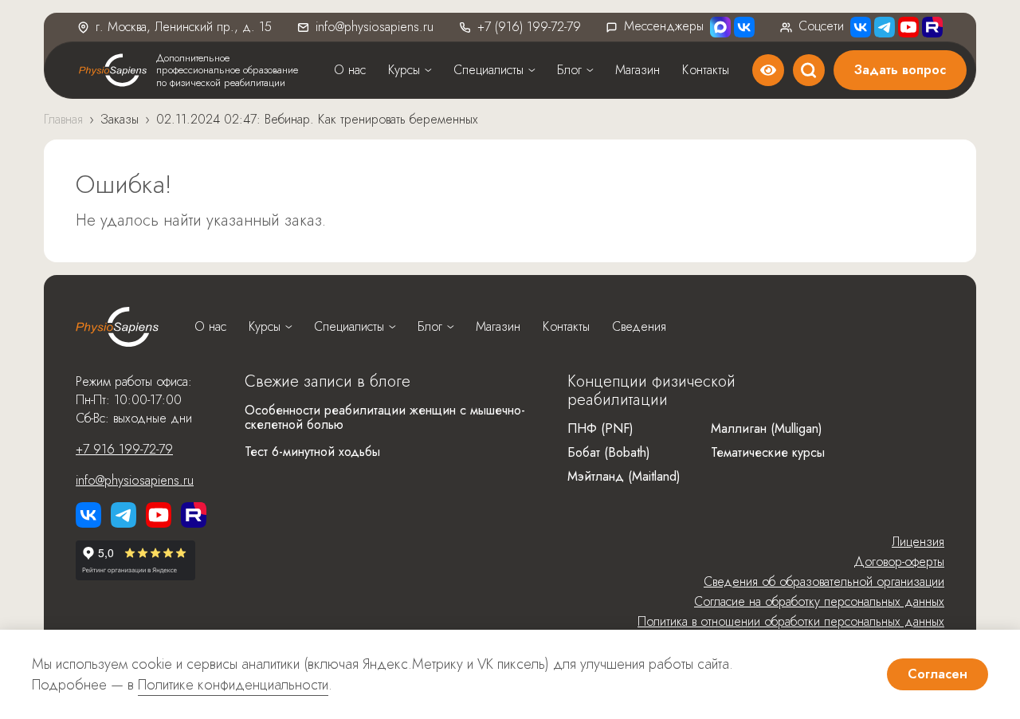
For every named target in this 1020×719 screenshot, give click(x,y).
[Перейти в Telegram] (884, 27)
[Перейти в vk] (88, 515)
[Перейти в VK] (744, 27)
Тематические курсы (768, 452)
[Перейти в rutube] (932, 27)
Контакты (705, 70)
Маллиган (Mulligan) (766, 428)
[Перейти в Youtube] (908, 27)
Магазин (637, 70)
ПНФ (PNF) (600, 428)
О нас (350, 70)
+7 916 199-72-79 (124, 449)
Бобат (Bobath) (608, 452)
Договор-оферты (898, 561)
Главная (63, 119)
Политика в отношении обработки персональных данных (791, 621)
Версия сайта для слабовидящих (768, 70)
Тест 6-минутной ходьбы (312, 451)
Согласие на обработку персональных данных (819, 601)
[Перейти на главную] (117, 327)
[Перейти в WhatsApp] (720, 27)
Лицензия (918, 541)
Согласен (937, 674)
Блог (569, 70)
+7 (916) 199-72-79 (529, 27)
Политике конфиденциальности (233, 684)
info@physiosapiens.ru (375, 27)
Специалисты (488, 70)
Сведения (639, 326)
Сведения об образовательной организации (824, 581)
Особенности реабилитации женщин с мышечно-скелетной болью (385, 417)
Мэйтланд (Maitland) (624, 476)
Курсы (404, 70)
